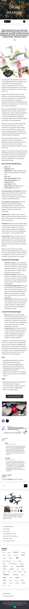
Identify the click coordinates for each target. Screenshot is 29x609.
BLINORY (9, 555)
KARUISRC (11, 569)
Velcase (23, 583)
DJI (17, 558)
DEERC (10, 558)
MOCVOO (9, 571)
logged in (10, 479)
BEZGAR (23, 552)
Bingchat (4, 555)
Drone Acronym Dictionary (8, 540)
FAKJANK (19, 561)
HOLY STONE (20, 566)
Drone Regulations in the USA (9, 533)
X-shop (9, 585)
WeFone (3, 585)
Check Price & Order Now (14, 396)
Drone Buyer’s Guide (7, 538)
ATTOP (4, 552)
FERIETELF (4, 563)
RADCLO (23, 574)
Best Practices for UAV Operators (10, 536)
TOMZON (11, 583)
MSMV (14, 571)
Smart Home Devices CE (8, 596)
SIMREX (17, 577)
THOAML (16, 580)
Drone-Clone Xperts (7, 561)
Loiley (4, 571)
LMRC (23, 569)
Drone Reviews (6, 529)
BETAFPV (15, 552)
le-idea (18, 569)
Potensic (15, 574)
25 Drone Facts (6, 531)
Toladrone (5, 583)
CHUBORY (22, 555)
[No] (27, 604)
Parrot (6, 574)
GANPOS (21, 563)
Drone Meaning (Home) (8, 526)
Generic (5, 566)
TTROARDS (17, 583)
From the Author (13, 563)
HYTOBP (4, 569)
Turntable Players (7, 593)
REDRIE (4, 577)
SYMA (4, 580)
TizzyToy (22, 580)
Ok (14, 607)
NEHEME (19, 571)
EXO (14, 561)
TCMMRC (10, 580)
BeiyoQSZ (9, 552)
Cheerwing (16, 555)
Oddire (25, 571)
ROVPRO (11, 577)
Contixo (4, 558)
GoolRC (11, 566)
